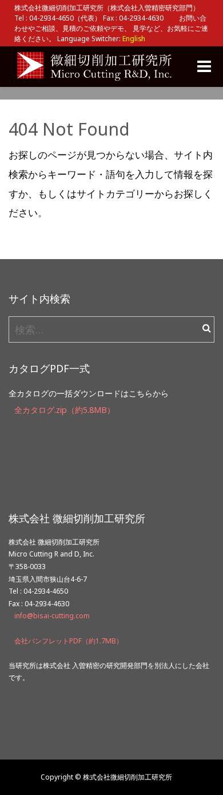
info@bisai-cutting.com (52, 616)
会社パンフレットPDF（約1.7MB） (68, 641)
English (133, 38)
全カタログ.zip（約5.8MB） (64, 409)
